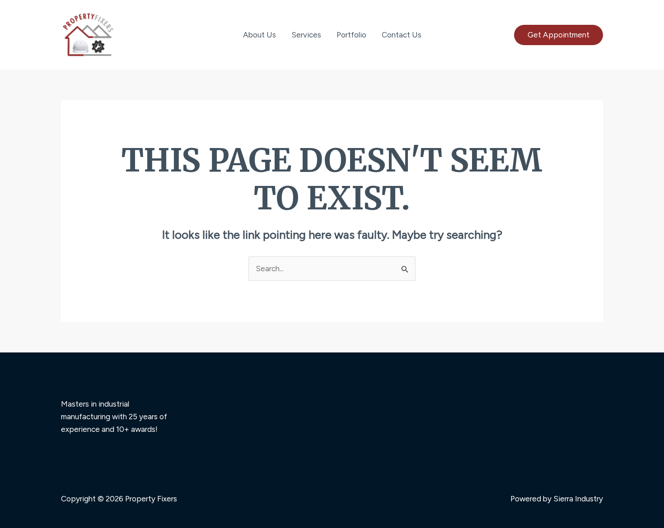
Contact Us (401, 34)
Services (306, 34)
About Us (259, 34)
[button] (558, 35)
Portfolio (351, 34)
